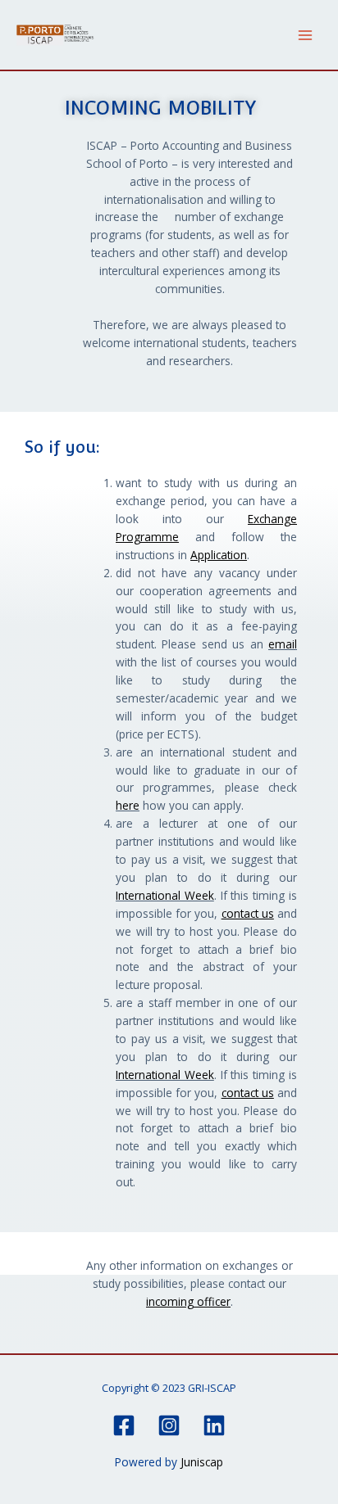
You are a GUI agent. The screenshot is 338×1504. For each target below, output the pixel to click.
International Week (165, 895)
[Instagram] (169, 1425)
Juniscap (201, 1462)
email (282, 644)
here (127, 805)
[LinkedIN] (214, 1425)
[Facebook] (124, 1425)
